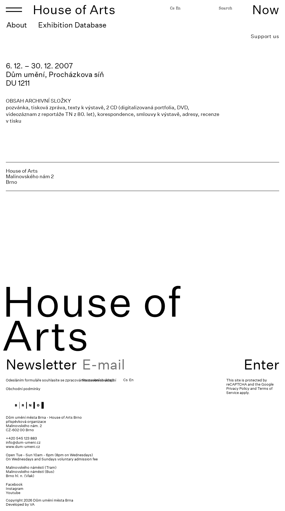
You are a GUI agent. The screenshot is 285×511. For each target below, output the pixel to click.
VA (32, 504)
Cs (172, 8)
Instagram (14, 488)
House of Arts (74, 9)
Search (225, 8)
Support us (265, 36)
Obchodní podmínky (23, 388)
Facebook (14, 484)
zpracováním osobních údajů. (90, 380)
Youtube (13, 492)
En (178, 8)
